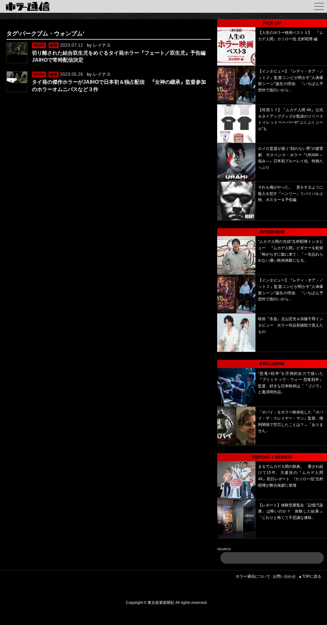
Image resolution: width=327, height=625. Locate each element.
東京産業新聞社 (161, 602)
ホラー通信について (253, 576)
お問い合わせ (284, 576)
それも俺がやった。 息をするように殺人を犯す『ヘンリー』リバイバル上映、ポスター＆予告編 (290, 193)
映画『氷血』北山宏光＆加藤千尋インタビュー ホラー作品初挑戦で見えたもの (290, 325)
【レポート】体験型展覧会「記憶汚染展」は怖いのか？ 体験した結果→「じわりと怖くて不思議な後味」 (290, 511)
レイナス (102, 45)
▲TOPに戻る (309, 576)
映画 (53, 45)
